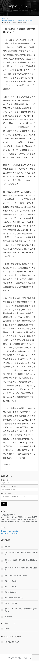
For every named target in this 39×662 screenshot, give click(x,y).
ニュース (7, 628)
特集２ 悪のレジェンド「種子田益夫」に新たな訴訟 (21, 569)
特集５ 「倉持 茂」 (11, 586)
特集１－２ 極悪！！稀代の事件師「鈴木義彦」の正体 (21, 561)
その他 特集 (8, 616)
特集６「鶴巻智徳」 (11, 592)
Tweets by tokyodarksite (9, 531)
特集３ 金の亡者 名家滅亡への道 (16, 575)
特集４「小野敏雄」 (11, 581)
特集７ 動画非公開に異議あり (14, 597)
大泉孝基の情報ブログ (12, 642)
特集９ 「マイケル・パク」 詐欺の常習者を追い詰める (21, 610)
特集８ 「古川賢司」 (12, 603)
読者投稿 (7, 546)
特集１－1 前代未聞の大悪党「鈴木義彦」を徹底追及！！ (21, 553)
